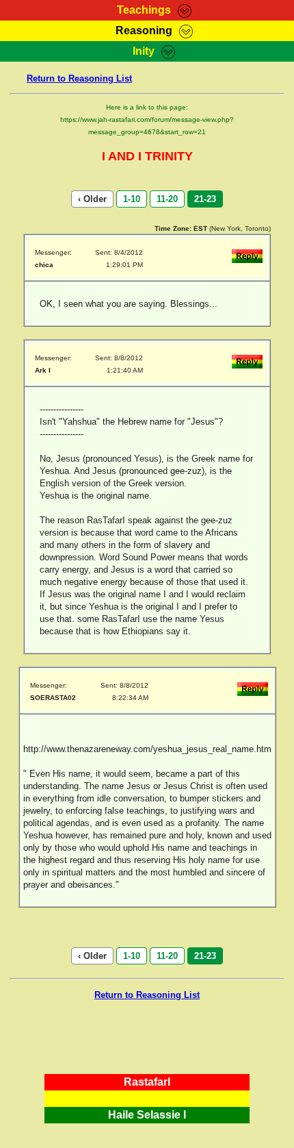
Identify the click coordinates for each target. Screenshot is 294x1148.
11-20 (167, 199)
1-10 (131, 199)
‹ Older (92, 199)
